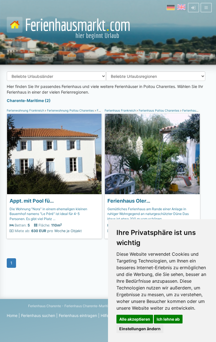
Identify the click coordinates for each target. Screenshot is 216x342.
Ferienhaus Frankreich (121, 110)
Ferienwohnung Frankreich (26, 110)
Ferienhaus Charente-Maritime (88, 306)
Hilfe (105, 315)
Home (12, 315)
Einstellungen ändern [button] (140, 328)
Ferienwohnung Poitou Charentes (70, 110)
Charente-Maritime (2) (29, 100)
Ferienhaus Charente (44, 306)
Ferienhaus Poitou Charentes (159, 110)
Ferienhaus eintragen (78, 315)
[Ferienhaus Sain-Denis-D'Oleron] (152, 154)
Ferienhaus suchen (38, 315)
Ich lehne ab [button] (168, 319)
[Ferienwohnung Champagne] (54, 154)
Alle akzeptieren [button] (134, 319)
